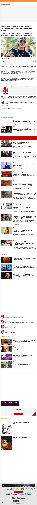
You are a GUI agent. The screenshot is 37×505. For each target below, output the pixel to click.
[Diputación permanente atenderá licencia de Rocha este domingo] (6, 145)
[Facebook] (1, 61)
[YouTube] (11, 494)
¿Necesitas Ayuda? (18, 491)
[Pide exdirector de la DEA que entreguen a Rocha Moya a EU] (6, 166)
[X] (4, 61)
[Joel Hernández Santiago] (3, 317)
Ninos (20, 108)
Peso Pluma (6, 68)
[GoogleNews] (25, 494)
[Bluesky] (21, 494)
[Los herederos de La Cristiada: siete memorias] (6, 349)
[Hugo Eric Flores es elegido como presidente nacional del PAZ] (6, 357)
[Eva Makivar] (3, 332)
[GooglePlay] (30, 494)
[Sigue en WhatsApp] (33, 61)
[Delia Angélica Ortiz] (3, 322)
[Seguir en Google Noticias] (35, 61)
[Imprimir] (15, 61)
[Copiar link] (12, 61)
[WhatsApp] (6, 61)
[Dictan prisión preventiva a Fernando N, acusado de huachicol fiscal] (6, 364)
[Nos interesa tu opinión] (18, 485)
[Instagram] (14, 494)
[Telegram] (8, 61)
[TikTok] (16, 494)
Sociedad (3, 108)
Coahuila (8, 108)
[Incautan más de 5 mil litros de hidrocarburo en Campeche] (6, 175)
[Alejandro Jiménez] (3, 327)
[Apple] (28, 494)
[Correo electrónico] (10, 61)
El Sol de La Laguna (8, 105)
